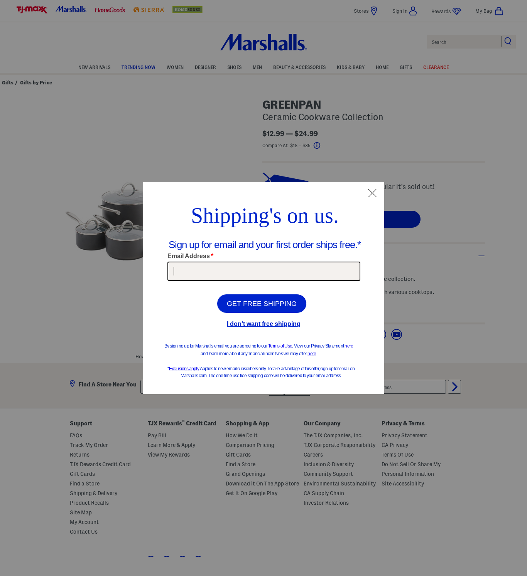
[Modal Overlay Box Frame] (263, 288)
